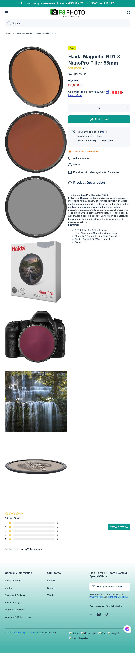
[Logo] (67, 13)
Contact (9, 588)
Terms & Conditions (15, 609)
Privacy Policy (12, 602)
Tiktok (50, 595)
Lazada (51, 580)
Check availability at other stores (95, 140)
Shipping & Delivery (15, 595)
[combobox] (67, 23)
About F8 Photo (13, 580)
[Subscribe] (126, 587)
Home (7, 33)
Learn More (75, 95)
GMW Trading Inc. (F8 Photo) (25, 633)
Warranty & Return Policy (18, 617)
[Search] (8, 23)
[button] (128, 12)
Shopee (51, 588)
